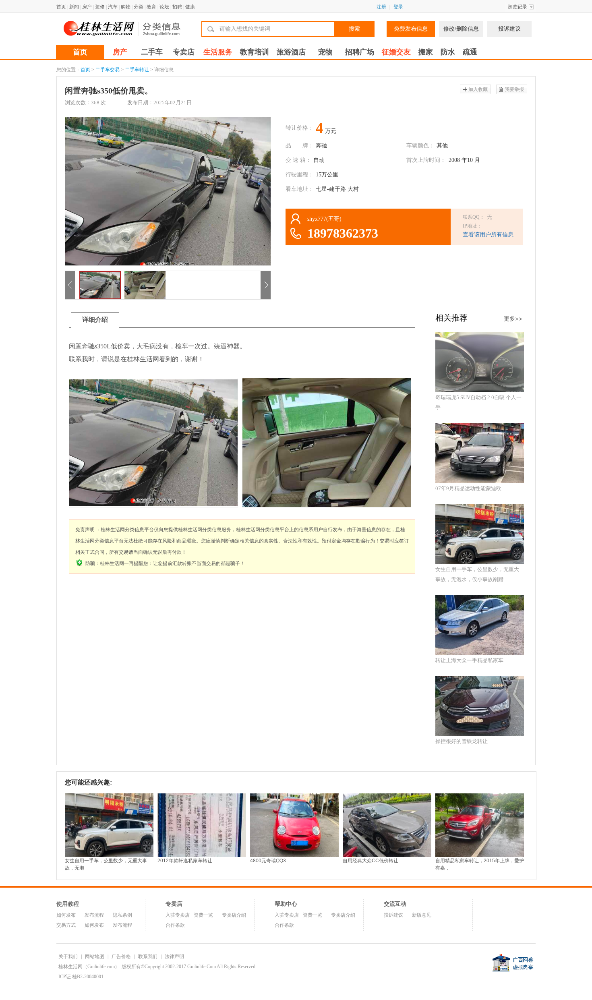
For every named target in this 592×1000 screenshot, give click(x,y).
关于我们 (68, 956)
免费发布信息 (411, 29)
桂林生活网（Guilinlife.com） (89, 966)
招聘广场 (359, 52)
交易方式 (66, 925)
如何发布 (66, 915)
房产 (87, 7)
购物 (125, 7)
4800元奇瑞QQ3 (268, 860)
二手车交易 (107, 69)
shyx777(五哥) (324, 219)
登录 (398, 7)
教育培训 (254, 52)
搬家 (425, 52)
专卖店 (184, 52)
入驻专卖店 (178, 915)
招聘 (177, 7)
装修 (100, 7)
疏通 (470, 52)
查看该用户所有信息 (488, 235)
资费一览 (203, 915)
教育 (151, 7)
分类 (138, 7)
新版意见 (421, 915)
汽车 (113, 7)
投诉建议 (509, 29)
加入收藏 (478, 89)
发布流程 (94, 915)
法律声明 (174, 956)
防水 (448, 52)
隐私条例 (122, 915)
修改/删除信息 (461, 29)
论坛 (164, 7)
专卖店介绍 (234, 915)
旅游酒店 (291, 52)
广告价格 (121, 956)
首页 (61, 7)
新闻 (74, 7)
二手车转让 (137, 69)
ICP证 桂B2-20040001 (80, 976)
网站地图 (94, 956)
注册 (381, 7)
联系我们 (147, 956)
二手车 (152, 52)
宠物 (325, 52)
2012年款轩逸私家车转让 (184, 860)
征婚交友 (396, 52)
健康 (190, 7)
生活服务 (217, 52)
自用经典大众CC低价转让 (370, 860)
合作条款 (175, 925)
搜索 (354, 29)
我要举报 (514, 89)
